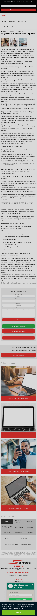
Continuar (18, 612)
